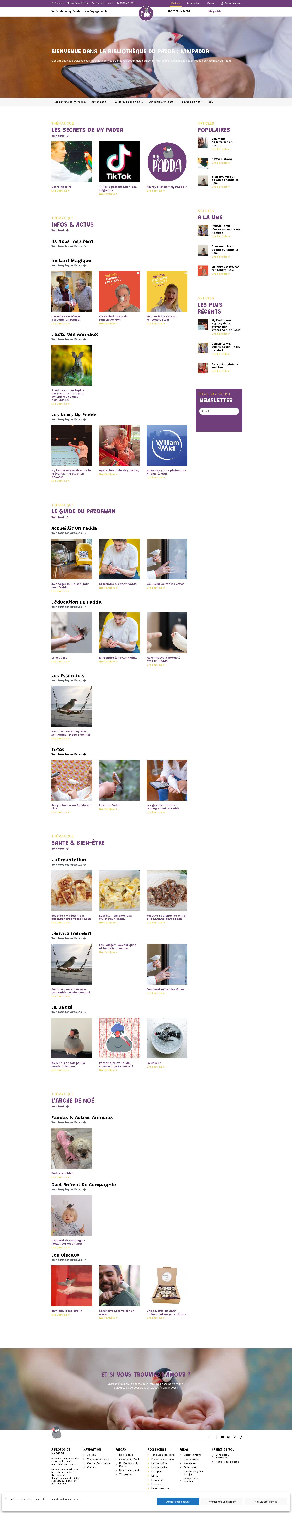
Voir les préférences (266, 1501)
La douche (154, 1063)
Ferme (210, 3)
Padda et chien (62, 1173)
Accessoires (194, 3)
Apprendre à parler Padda (118, 584)
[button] (60, 136)
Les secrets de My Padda (70, 102)
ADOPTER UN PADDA (179, 11)
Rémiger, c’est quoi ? (66, 1311)
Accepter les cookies (178, 1501)
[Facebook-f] (210, 1437)
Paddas (175, 3)
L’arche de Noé (191, 102)
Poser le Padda (109, 805)
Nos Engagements (96, 11)
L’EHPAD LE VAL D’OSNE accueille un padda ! (226, 229)
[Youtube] (222, 1437)
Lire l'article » (60, 191)
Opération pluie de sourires (119, 470)
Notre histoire (61, 187)
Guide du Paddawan (127, 102)
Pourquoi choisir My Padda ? (167, 187)
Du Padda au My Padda (66, 11)
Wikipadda (215, 11)
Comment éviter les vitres (165, 584)
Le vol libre (59, 658)
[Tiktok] (241, 1437)
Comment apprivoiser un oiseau (222, 142)
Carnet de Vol (233, 3)
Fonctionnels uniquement (222, 1501)
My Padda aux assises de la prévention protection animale (71, 473)
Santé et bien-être (161, 102)
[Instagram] (228, 1437)
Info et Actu (98, 102)
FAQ (211, 102)
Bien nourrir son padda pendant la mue (225, 180)
